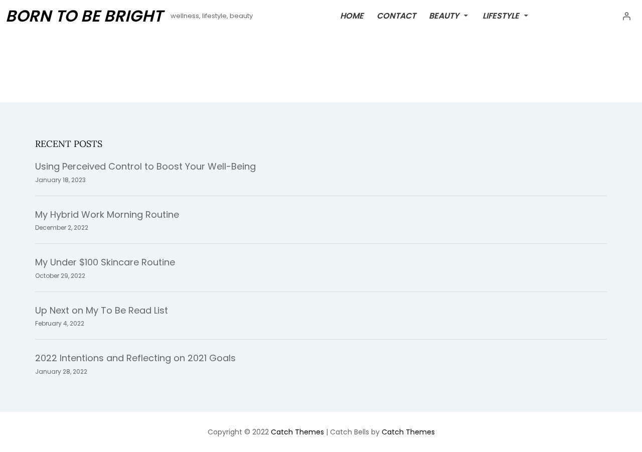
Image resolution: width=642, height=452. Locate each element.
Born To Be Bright (84, 16)
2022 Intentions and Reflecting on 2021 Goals (135, 358)
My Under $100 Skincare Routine (105, 262)
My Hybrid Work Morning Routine (107, 214)
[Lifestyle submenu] (526, 15)
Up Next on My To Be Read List (101, 310)
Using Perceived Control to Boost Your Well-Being (145, 166)
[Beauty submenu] (465, 15)
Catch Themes (297, 432)
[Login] (626, 16)
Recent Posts (68, 143)
